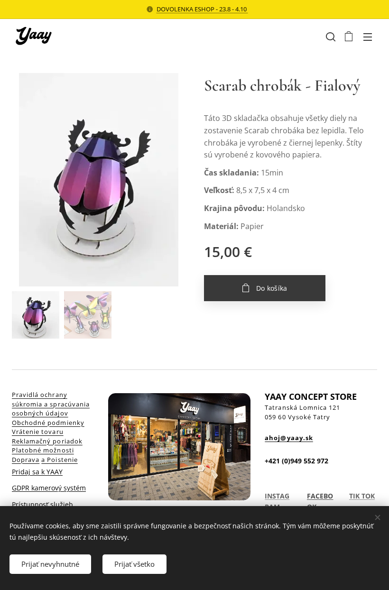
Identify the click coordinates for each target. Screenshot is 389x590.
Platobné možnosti (43, 450)
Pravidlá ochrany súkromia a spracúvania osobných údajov (51, 403)
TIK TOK (362, 495)
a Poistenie (59, 459)
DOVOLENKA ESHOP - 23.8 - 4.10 (202, 9)
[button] (329, 36)
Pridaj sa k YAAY (37, 471)
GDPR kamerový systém (49, 487)
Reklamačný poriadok (47, 441)
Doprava (25, 459)
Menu (367, 36)
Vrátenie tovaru (38, 431)
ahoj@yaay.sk (289, 437)
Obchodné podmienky (48, 422)
